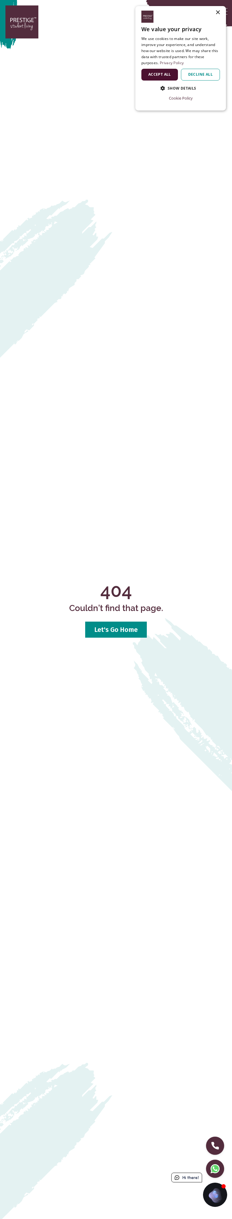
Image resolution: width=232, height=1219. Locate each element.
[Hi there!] (215, 1195)
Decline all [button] (200, 74)
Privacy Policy (172, 62)
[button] (180, 88)
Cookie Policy (181, 98)
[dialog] (180, 58)
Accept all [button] (159, 74)
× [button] (217, 12)
